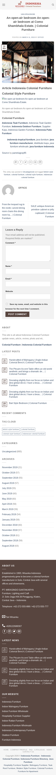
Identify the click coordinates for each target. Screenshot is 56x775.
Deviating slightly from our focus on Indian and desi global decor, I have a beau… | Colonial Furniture (31, 383)
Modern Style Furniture (26, 768)
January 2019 (8, 520)
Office (41, 37)
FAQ (30, 750)
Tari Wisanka (11, 617)
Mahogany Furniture (38, 765)
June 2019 (7, 493)
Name (8, 266)
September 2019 (10, 478)
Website (9, 291)
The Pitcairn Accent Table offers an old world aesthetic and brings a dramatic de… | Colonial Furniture (30, 371)
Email (8, 279)
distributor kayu (41, 143)
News (49, 750)
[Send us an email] (19, 631)
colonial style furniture (34, 175)
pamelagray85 (19, 153)
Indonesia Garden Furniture (21, 130)
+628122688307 (13, 626)
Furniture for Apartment (28, 771)
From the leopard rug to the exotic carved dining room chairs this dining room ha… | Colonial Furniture (13, 211)
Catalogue (39, 750)
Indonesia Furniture (11, 702)
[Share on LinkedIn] (40, 162)
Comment (10, 243)
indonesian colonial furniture (34, 434)
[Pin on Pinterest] (35, 162)
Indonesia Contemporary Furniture (18, 730)
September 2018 (10, 540)
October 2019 (8, 473)
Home (6, 750)
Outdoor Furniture (10, 735)
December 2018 (10, 525)
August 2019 (8, 483)
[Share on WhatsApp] (15, 162)
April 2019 (7, 504)
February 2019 (9, 514)
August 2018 (8, 546)
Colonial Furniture (45, 768)
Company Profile (18, 750)
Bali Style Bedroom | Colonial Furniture (28, 403)
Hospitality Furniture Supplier (16, 716)
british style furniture (11, 429)
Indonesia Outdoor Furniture (26, 126)
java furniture (42, 139)
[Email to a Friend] (30, 162)
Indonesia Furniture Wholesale (17, 725)
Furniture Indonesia (11, 740)
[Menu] (3, 4)
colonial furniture (17, 175)
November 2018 (10, 530)
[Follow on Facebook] (4, 631)
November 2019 (10, 467)
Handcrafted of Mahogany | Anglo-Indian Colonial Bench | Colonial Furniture (28, 361)
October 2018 (8, 535)
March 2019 (7, 509)
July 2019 (6, 488)
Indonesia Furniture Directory (34, 759)
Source (5, 153)
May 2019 (7, 499)
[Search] (53, 4)
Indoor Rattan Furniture (13, 721)
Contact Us (28, 752)
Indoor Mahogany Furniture (15, 706)
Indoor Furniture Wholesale (15, 711)
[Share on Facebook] (20, 162)
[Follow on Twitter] (14, 631)
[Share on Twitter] (25, 162)
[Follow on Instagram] (9, 631)
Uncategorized (28, 14)
